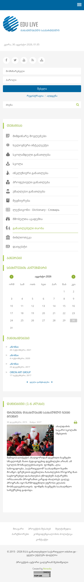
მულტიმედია (63, 528)
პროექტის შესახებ (39, 528)
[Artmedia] (42, 569)
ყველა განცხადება (39, 382)
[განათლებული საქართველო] (31, 24)
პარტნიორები (20, 534)
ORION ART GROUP (20, 372)
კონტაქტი (42, 539)
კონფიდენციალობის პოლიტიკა (52, 534)
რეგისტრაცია (35, 95)
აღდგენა (52, 95)
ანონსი (14, 346)
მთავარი (18, 528)
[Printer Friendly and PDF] (75, 422)
